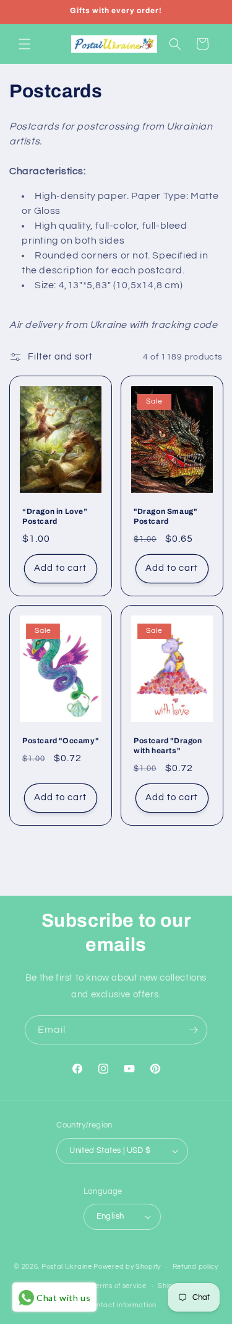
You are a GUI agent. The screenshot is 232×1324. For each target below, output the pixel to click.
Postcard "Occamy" (60, 740)
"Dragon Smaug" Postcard (165, 516)
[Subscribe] (193, 1029)
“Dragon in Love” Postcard (55, 516)
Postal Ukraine (66, 1266)
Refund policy (195, 1266)
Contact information (122, 1305)
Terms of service (119, 1285)
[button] (24, 44)
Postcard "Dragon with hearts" (168, 745)
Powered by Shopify (127, 1266)
